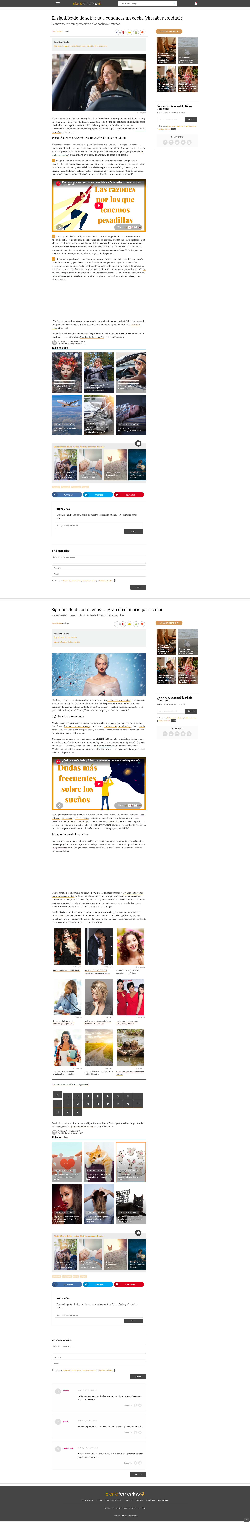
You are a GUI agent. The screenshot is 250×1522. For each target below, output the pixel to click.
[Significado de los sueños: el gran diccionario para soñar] (67, 391)
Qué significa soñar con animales (66, 970)
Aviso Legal (128, 1500)
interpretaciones (59, 847)
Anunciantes (150, 1500)
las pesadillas (112, 821)
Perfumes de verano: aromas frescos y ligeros (186, 59)
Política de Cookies (106, 580)
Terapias (85, 487)
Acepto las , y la (84, 580)
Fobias (75, 1276)
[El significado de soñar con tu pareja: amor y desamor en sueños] (67, 1181)
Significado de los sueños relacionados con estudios (63, 1072)
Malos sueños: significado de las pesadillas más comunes (98, 1022)
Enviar (138, 587)
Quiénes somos (87, 1500)
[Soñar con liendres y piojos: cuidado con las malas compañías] (99, 1223)
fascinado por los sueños (118, 699)
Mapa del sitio (163, 1500)
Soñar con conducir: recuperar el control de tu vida (130, 387)
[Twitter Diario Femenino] (183, 142)
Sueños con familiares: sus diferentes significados (127, 1022)
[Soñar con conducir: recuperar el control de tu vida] (131, 391)
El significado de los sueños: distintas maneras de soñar (79, 447)
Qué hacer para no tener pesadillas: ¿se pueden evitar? (130, 429)
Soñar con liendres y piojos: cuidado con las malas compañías (97, 1219)
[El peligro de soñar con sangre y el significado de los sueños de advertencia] (67, 1223)
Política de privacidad (113, 1500)
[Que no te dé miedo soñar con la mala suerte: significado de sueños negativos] (131, 1223)
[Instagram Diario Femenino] (177, 142)
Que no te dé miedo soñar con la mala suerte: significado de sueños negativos (130, 1219)
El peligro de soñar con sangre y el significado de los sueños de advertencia (66, 1219)
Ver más (138, 1474)
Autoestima (76, 487)
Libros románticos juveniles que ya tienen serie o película (166, 87)
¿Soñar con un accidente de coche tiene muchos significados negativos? (97, 429)
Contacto (139, 1500)
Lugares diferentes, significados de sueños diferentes (99, 1072)
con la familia (110, 726)
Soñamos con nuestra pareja (77, 726)
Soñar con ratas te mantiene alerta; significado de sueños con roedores (129, 1177)
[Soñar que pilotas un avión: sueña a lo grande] (67, 434)
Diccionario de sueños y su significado (71, 1084)
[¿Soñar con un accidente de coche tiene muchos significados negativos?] (99, 434)
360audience (132, 1515)
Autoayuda (66, 487)
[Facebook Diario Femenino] (165, 142)
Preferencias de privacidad (72, 580)
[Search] (174, 3)
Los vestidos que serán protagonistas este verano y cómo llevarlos (187, 87)
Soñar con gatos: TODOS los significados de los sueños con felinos (98, 1177)
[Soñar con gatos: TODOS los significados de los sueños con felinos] (99, 1181)
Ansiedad (56, 487)
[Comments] (142, 32)
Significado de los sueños (92, 336)
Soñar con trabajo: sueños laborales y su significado (63, 1022)
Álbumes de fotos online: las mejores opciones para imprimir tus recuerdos (166, 57)
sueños (63, 915)
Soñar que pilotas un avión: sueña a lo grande (65, 429)
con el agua (67, 817)
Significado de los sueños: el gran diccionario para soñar (65, 387)
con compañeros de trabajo (75, 821)
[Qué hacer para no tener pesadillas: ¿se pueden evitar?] (131, 434)
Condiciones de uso (89, 580)
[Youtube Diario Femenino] (189, 142)
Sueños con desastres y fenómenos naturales (130, 1072)
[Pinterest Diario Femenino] (171, 142)
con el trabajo (124, 726)
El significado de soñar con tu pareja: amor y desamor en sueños (66, 1177)
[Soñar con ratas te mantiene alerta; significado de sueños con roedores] (131, 1181)
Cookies (99, 1500)
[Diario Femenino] (87, 4)
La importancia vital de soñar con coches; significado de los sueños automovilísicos (98, 387)
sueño (113, 722)
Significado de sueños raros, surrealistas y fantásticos (127, 971)
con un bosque (82, 817)
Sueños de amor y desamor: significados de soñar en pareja (97, 971)
